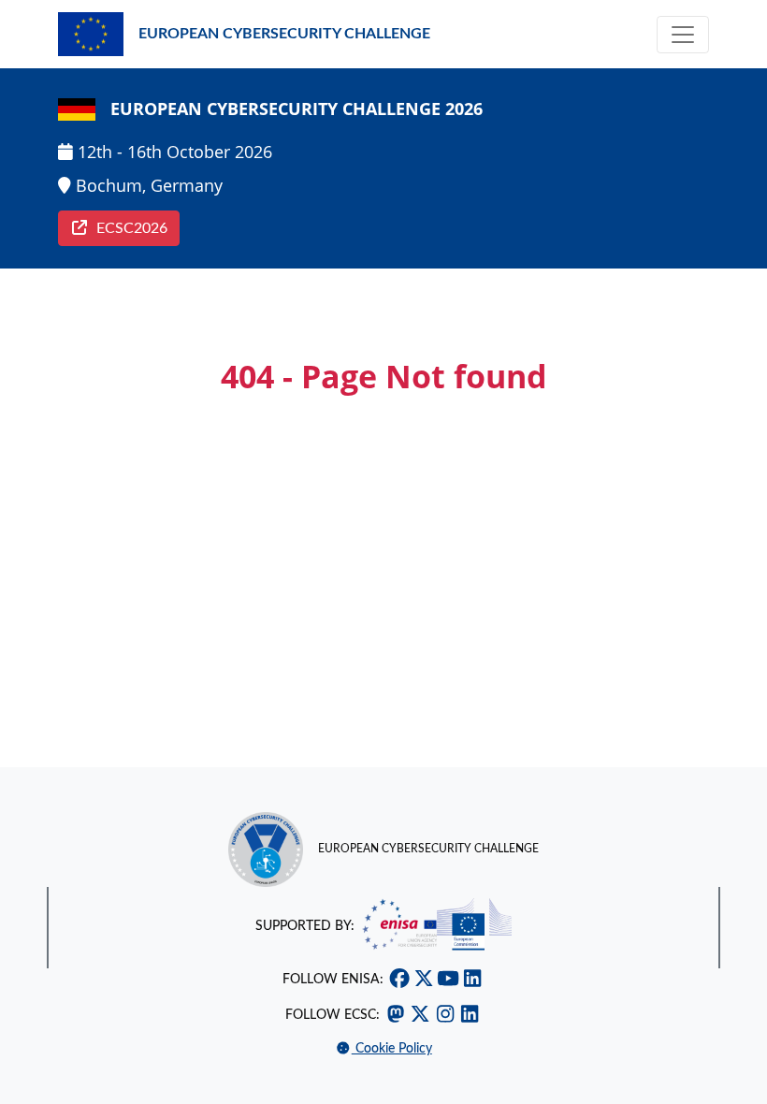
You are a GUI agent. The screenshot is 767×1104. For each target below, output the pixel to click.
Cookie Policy (392, 1048)
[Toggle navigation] (683, 34)
